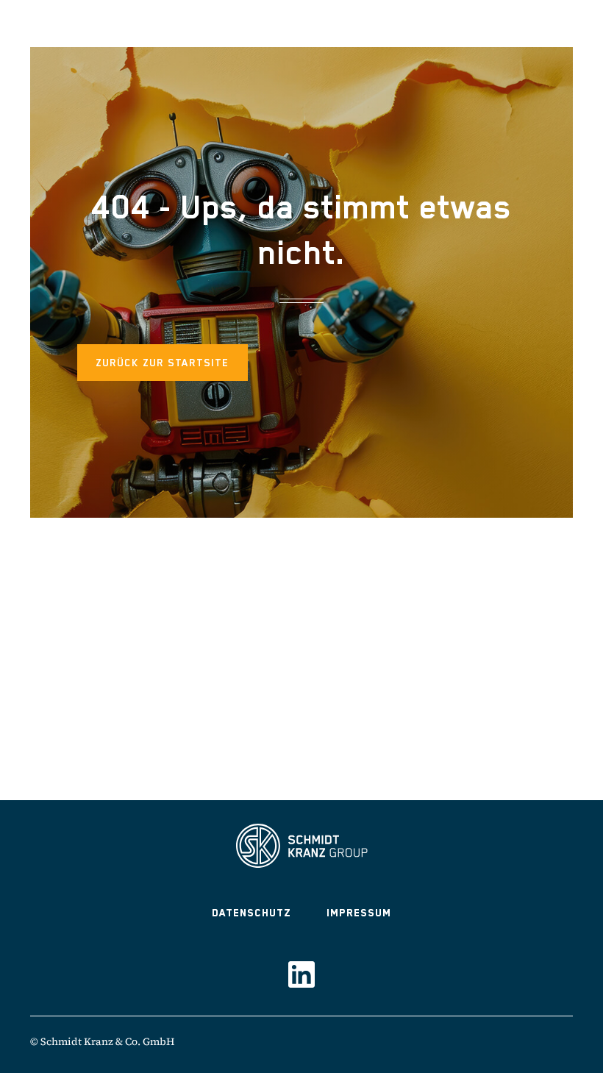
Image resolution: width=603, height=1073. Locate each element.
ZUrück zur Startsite (162, 362)
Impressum (359, 913)
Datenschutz (251, 913)
